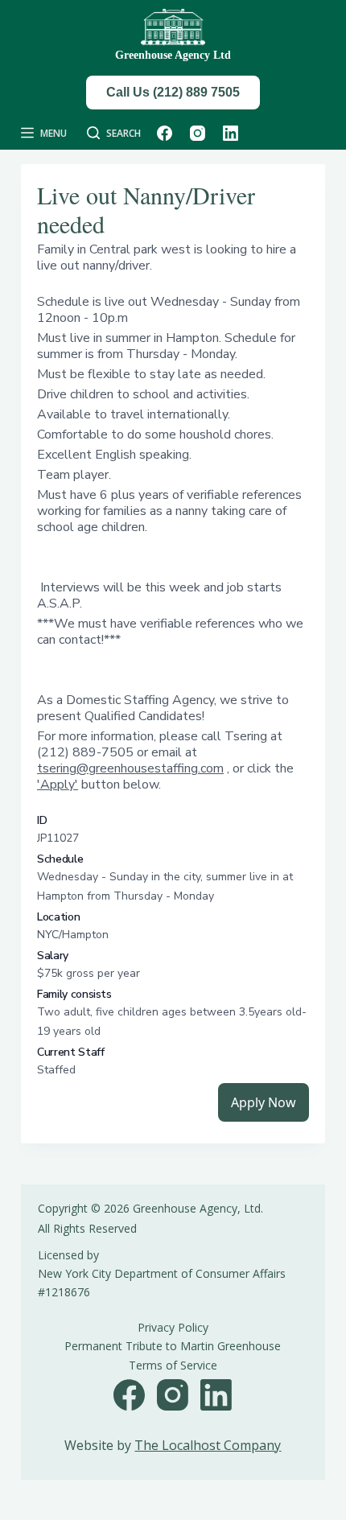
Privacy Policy (173, 1327)
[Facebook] (164, 133)
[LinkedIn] (230, 133)
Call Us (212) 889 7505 (173, 92)
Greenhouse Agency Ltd (173, 55)
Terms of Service (173, 1365)
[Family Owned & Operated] (173, 28)
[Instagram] (197, 133)
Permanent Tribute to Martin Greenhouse (172, 1345)
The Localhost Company (207, 1445)
